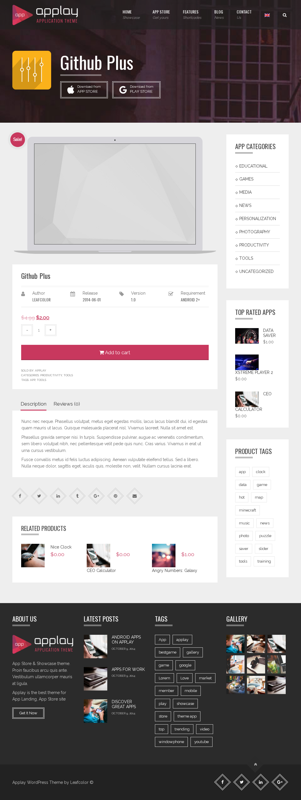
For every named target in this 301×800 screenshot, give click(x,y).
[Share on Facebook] (20, 495)
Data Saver (269, 333)
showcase (185, 703)
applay (182, 639)
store (163, 716)
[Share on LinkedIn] (58, 495)
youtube (201, 742)
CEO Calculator (101, 570)
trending (182, 729)
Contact (244, 14)
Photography (254, 231)
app (32, 380)
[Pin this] (115, 495)
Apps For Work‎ (128, 669)
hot (242, 497)
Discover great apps (124, 704)
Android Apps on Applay (126, 640)
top (161, 729)
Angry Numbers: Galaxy (174, 570)
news (265, 523)
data (243, 484)
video (204, 729)
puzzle (265, 536)
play (162, 703)
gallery (193, 652)
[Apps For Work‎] (95, 679)
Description (33, 404)
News (245, 205)
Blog (219, 14)
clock (260, 472)
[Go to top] (255, 764)
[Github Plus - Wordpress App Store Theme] (45, 14)
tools (41, 380)
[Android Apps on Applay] (95, 646)
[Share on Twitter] (39, 495)
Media (245, 192)
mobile (191, 690)
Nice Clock (61, 547)
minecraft (247, 510)
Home (131, 14)
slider (263, 548)
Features (192, 14)
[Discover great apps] (95, 711)
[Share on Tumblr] (77, 495)
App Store (161, 14)
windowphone (171, 742)
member (166, 690)
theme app (187, 716)
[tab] (35, 404)
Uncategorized (256, 271)
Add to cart (117, 352)
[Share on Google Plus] (96, 495)
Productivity (51, 375)
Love (184, 678)
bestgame (167, 652)
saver (243, 548)
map (259, 497)
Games (246, 179)
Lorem (164, 678)
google (185, 665)
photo (244, 536)
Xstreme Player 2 (254, 372)
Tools (68, 375)
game (262, 484)
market (205, 678)
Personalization (257, 218)
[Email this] (134, 495)
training (264, 561)
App (162, 639)
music (244, 523)
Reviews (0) (66, 404)
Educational (253, 165)
